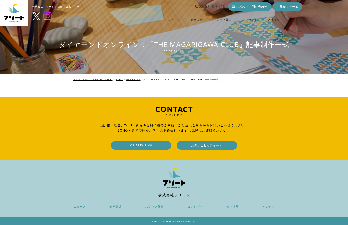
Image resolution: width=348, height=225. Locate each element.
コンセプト (250, 20)
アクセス (296, 20)
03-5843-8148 (212, 6)
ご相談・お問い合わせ (251, 6)
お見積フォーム (288, 6)
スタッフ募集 (222, 20)
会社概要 (273, 20)
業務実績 (197, 20)
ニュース (174, 20)
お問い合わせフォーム (206, 145)
